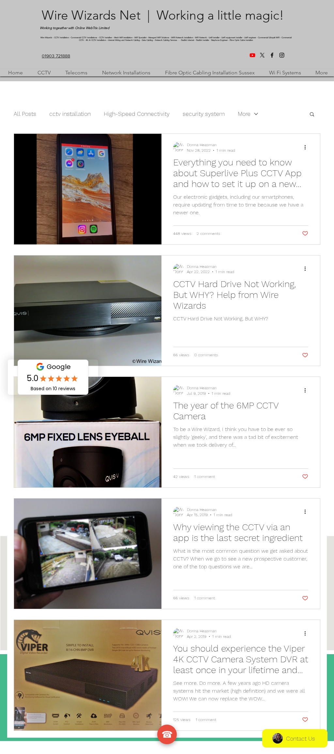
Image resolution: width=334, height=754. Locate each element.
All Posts (25, 113)
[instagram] (282, 55)
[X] (262, 55)
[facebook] (272, 55)
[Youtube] (252, 55)
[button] (312, 114)
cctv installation (70, 113)
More (244, 113)
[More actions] (307, 147)
